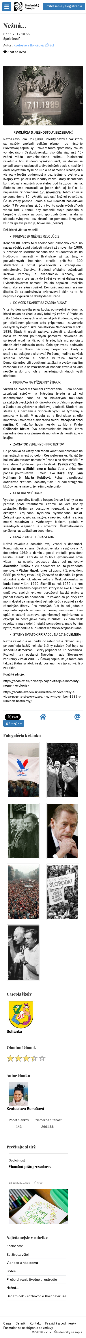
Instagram (15, 723)
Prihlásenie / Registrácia (64, 6)
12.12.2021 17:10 (19, 1182)
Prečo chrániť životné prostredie (32, 1280)
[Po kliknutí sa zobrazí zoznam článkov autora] (36, 1094)
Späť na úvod (16, 52)
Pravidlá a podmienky (60, 1323)
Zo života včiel (18, 1255)
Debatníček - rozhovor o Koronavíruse (36, 1296)
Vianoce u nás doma (22, 1263)
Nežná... (13, 1288)
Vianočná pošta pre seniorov (30, 1166)
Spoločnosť (11, 39)
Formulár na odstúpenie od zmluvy (28, 1328)
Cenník (20, 1323)
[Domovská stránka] (43, 718)
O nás (7, 1323)
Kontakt (35, 1323)
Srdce (11, 1271)
